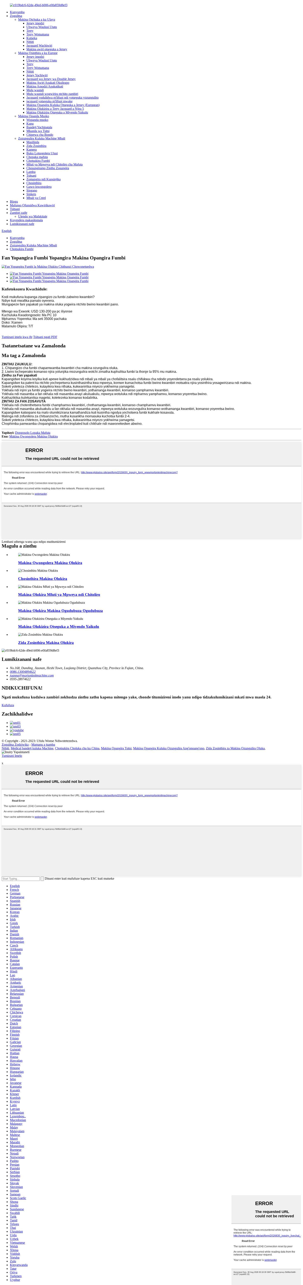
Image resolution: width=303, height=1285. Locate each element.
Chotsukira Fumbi (38, 160)
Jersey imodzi (35, 23)
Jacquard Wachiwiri (39, 45)
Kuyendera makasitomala (26, 220)
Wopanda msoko (37, 120)
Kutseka (31, 38)
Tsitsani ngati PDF (45, 337)
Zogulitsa (16, 16)
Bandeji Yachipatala (39, 127)
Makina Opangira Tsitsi (116, 748)
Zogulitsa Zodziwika (15, 744)
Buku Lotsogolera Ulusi (42, 153)
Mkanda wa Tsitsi (37, 131)
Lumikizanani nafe (22, 224)
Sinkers (31, 194)
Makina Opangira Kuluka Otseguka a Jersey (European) (63, 105)
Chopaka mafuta (37, 157)
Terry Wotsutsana (37, 34)
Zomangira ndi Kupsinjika (43, 179)
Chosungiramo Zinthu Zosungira (47, 168)
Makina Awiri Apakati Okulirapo (47, 82)
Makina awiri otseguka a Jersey (46, 49)
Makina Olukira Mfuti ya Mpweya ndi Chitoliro (59, 594)
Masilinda (32, 142)
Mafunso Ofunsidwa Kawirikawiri (32, 205)
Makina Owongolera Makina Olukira (33, 436)
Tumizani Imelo (12, 755)
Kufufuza (8, 705)
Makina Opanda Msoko (33, 116)
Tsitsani (31, 175)
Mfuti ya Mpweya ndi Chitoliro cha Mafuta (54, 164)
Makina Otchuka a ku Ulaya (36, 19)
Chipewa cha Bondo (39, 134)
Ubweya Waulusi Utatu (41, 27)
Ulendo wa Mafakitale (32, 216)
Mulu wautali (35, 90)
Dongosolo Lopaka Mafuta (32, 432)
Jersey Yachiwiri (37, 75)
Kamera (31, 149)
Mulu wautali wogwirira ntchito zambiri (52, 94)
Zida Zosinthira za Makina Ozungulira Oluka (235, 748)
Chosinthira (33, 183)
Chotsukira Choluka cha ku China (77, 748)
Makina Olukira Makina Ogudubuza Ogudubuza (60, 610)
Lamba (30, 172)
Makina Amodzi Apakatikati (44, 86)
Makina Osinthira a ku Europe (38, 53)
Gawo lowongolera (39, 186)
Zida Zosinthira (36, 146)
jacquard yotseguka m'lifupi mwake (49, 101)
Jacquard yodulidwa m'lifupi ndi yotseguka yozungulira (62, 97)
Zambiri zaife (18, 212)
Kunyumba (17, 12)
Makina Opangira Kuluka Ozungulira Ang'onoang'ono (168, 748)
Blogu (14, 201)
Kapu (30, 123)
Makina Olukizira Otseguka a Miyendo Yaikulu (57, 112)
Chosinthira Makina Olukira (42, 578)
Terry (29, 30)
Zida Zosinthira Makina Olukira (46, 642)
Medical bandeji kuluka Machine (32, 748)
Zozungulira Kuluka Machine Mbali (41, 138)
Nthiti (30, 42)
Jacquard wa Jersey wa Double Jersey (51, 79)
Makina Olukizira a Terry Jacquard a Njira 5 (55, 108)
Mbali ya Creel (36, 198)
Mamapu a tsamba (43, 744)
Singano (31, 190)
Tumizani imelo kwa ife (17, 337)
